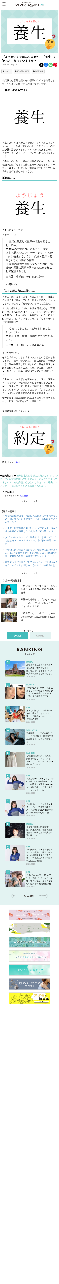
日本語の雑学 (23, 71)
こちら (17, 462)
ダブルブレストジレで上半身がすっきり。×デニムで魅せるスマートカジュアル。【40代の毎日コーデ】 (31, 540)
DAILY (17, 635)
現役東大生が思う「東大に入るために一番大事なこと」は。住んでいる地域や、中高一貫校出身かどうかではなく (31, 519)
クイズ (8, 71)
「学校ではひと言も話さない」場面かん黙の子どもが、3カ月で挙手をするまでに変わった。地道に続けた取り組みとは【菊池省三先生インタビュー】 (31, 552)
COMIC (40, 635)
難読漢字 (39, 71)
